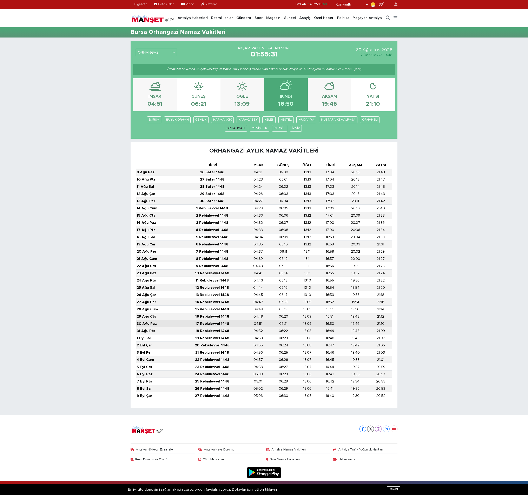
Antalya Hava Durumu (219, 449)
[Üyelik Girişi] (394, 4)
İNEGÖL (279, 128)
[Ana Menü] (395, 18)
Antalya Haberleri (193, 18)
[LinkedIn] (386, 429)
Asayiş (305, 18)
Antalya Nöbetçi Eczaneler (155, 449)
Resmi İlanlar (222, 18)
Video (190, 4)
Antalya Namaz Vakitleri (288, 449)
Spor (259, 18)
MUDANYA (306, 119)
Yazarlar (211, 4)
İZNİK (296, 128)
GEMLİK (200, 119)
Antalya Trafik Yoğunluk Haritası (360, 449)
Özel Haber (324, 18)
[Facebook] (362, 429)
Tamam (393, 489)
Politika (343, 18)
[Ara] (388, 18)
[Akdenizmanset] (153, 17)
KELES (269, 119)
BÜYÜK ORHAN (177, 119)
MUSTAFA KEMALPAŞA (338, 119)
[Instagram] (378, 429)
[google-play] (264, 472)
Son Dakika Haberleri (285, 459)
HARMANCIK (222, 119)
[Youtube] (394, 429)
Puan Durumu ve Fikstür (152, 459)
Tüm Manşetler (213, 459)
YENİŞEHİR (259, 128)
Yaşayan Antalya (367, 18)
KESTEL (286, 119)
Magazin (273, 18)
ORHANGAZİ (235, 128)
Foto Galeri (166, 4)
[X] (370, 429)
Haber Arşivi (347, 459)
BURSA (154, 119)
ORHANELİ (370, 119)
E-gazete (140, 4)
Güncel (290, 18)
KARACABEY (248, 119)
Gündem (243, 18)
